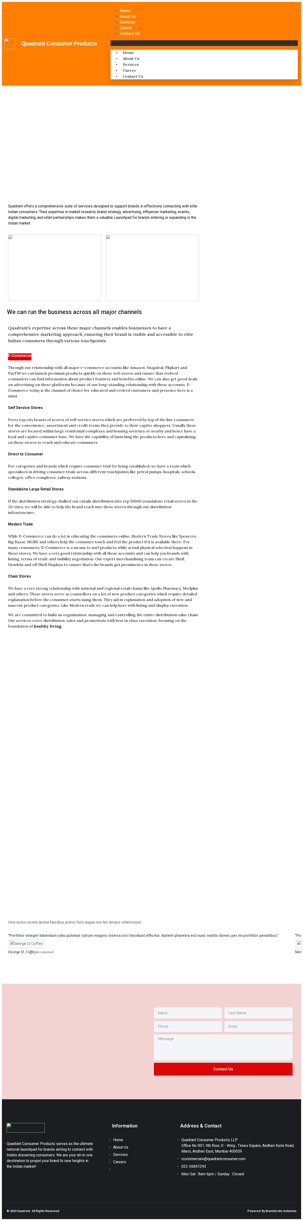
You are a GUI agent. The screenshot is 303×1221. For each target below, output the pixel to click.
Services (127, 22)
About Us (128, 16)
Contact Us (130, 33)
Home (125, 11)
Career (126, 28)
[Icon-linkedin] (8, 1180)
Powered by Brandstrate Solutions (271, 1211)
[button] (204, 43)
